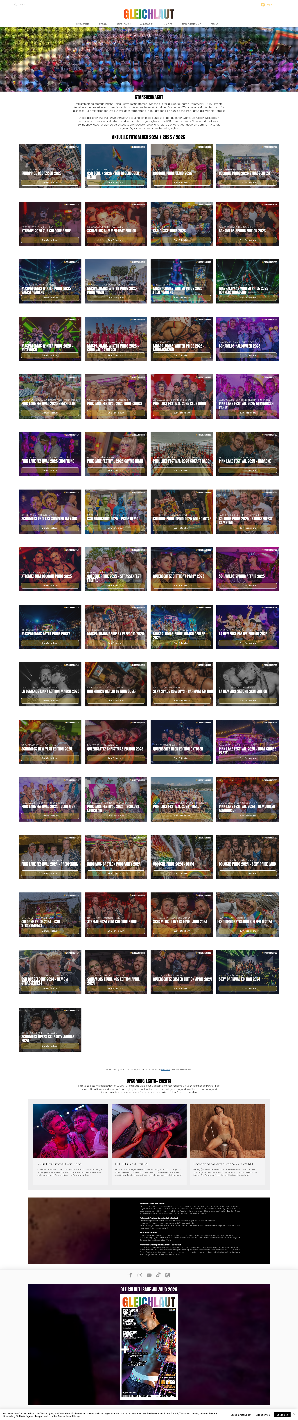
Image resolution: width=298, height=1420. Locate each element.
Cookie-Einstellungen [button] (240, 1414)
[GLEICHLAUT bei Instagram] (140, 1275)
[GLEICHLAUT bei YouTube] (149, 1275)
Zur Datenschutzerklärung (67, 1416)
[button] (293, 5)
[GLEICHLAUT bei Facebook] (130, 1275)
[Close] (294, 1415)
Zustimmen (282, 1414)
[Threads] (168, 1275)
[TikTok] (158, 1275)
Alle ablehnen (263, 1414)
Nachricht (165, 1069)
